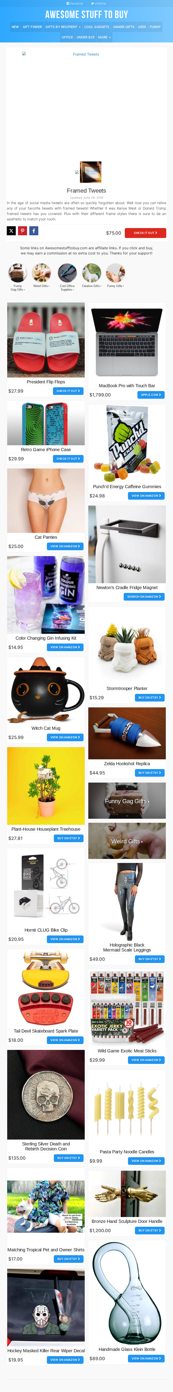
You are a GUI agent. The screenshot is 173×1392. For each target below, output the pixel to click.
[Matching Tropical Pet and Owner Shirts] (46, 1206)
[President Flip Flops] (46, 340)
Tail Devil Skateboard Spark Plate (46, 1030)
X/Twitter (100, 3)
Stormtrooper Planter (127, 688)
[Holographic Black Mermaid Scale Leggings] (127, 902)
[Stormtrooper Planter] (127, 645)
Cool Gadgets (96, 27)
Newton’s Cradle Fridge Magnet (126, 587)
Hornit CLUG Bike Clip (46, 930)
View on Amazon (145, 495)
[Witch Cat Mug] (46, 690)
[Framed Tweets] (84, 106)
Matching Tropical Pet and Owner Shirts (45, 1249)
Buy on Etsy (149, 697)
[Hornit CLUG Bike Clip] (46, 887)
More (103, 37)
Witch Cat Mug (46, 728)
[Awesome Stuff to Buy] (86, 14)
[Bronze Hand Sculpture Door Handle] (127, 1194)
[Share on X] (11, 230)
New (15, 27)
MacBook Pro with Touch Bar (127, 385)
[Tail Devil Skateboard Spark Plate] (46, 988)
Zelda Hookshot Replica (127, 763)
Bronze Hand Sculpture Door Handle (127, 1221)
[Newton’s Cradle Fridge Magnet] (127, 544)
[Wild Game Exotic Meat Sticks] (127, 1008)
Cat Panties (46, 537)
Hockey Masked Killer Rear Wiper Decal (46, 1350)
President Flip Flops (46, 381)
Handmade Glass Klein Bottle (127, 1349)
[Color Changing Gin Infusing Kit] (46, 595)
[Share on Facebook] (33, 230)
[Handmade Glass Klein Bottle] (127, 1292)
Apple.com (150, 394)
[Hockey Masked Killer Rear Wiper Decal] (46, 1307)
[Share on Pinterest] (22, 230)
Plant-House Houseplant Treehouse (45, 829)
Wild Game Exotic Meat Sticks (127, 1050)
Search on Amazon (143, 596)
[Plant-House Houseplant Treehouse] (46, 786)
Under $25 (86, 37)
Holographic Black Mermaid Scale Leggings (127, 947)
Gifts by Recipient (62, 27)
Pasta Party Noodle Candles (127, 1151)
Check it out (144, 233)
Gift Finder (32, 27)
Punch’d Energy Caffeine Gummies (127, 486)
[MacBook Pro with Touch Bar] (127, 342)
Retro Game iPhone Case (46, 449)
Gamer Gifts (124, 27)
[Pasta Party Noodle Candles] (127, 1108)
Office (67, 37)
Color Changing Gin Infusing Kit (46, 638)
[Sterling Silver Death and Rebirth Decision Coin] (46, 1095)
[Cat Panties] (46, 501)
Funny (155, 27)
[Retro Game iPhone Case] (46, 423)
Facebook (76, 3)
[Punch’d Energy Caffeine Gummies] (127, 443)
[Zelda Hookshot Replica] (127, 733)
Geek (142, 27)
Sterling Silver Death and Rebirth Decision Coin (46, 1146)
